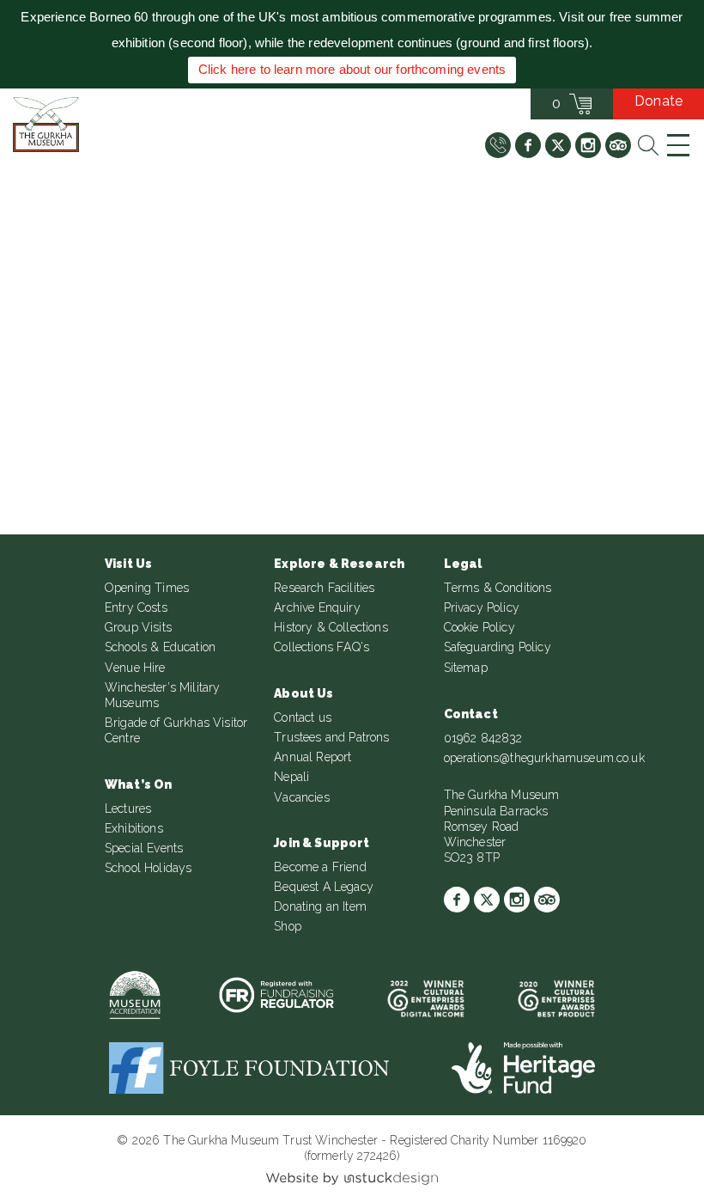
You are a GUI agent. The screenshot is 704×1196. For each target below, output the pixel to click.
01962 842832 (483, 738)
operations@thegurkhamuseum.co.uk (544, 758)
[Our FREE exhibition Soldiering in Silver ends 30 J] (352, 416)
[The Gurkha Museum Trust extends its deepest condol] (114, 280)
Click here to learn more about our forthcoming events (352, 69)
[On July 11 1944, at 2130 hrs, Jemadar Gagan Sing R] (589, 280)
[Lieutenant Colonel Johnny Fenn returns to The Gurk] (352, 280)
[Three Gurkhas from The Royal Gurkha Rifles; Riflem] (589, 416)
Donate (658, 101)
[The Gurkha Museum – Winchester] (46, 124)
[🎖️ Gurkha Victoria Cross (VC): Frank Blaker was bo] (114, 416)
